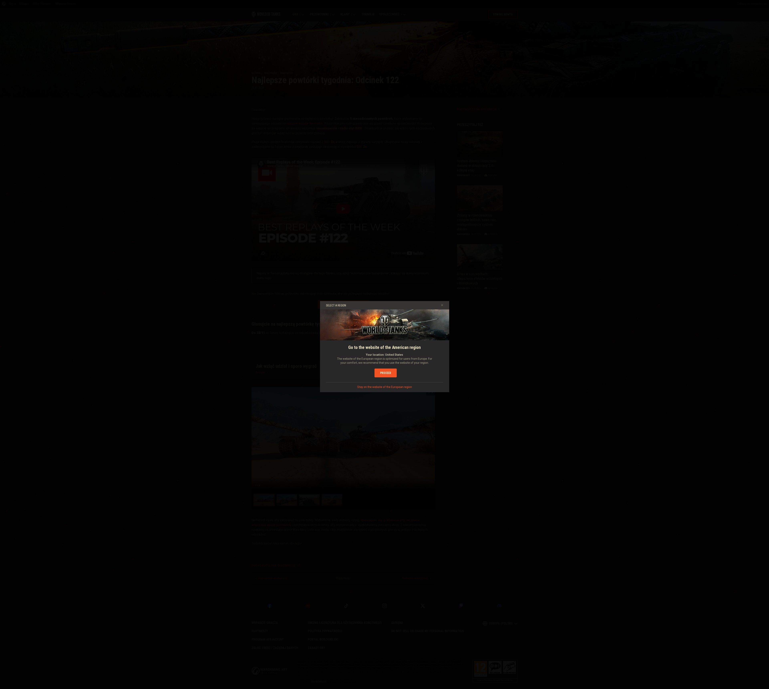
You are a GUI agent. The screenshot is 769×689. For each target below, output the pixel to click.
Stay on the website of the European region (384, 387)
